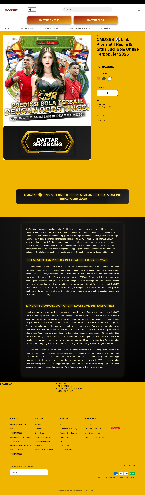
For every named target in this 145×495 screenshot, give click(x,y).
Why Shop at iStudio (93, 433)
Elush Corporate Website (95, 437)
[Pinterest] (105, 121)
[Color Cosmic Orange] (98, 78)
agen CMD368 (106, 343)
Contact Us (64, 437)
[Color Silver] (110, 78)
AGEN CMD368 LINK (18, 454)
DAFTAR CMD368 (49, 20)
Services (38, 425)
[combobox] (87, 9)
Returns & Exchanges (68, 433)
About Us (88, 425)
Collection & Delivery (68, 429)
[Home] (11, 9)
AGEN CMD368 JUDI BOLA (20, 445)
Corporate (39, 429)
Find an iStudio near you (95, 429)
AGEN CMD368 (16, 433)
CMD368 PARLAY (17, 450)
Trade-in (38, 445)
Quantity (100, 87)
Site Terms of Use (67, 450)
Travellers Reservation (44, 450)
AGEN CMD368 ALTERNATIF (21, 437)
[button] (7, 28)
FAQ (61, 441)
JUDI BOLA (14, 441)
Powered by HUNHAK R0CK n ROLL (123, 477)
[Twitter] (101, 121)
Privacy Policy (65, 445)
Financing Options (42, 441)
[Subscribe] (45, 472)
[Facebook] (98, 121)
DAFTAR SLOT (95, 20)
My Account (65, 425)
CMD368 (30, 229)
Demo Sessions (41, 433)
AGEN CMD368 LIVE (18, 425)
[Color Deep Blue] (104, 78)
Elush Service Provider (44, 437)
